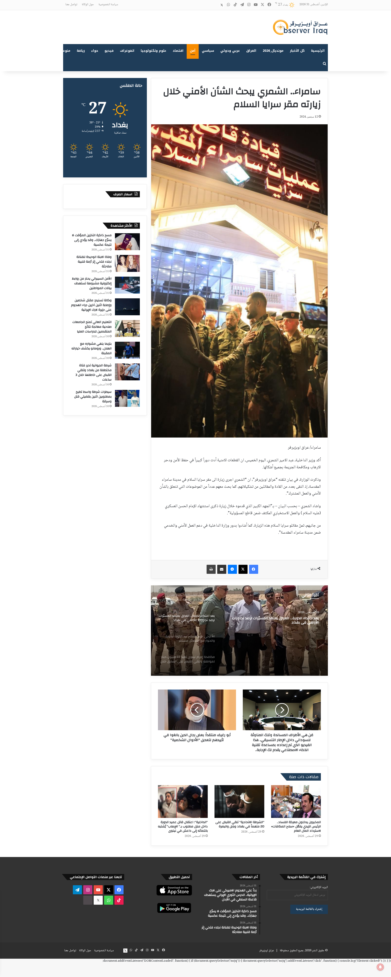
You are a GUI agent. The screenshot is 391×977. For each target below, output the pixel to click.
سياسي (208, 51)
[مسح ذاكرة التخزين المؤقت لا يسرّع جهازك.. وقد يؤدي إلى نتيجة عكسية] (127, 241)
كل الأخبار (297, 51)
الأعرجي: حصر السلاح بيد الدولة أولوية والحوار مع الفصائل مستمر (275, 620)
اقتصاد (178, 51)
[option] (239, 630)
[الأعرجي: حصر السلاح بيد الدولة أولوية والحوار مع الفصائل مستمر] (239, 630)
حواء (94, 51)
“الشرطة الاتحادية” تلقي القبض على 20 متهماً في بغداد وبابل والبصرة (239, 824)
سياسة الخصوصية (108, 4)
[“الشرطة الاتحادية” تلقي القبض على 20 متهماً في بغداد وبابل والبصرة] (239, 801)
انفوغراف (127, 51)
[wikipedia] (215, 4)
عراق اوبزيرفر (266, 950)
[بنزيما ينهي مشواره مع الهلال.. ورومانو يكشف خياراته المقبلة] (127, 350)
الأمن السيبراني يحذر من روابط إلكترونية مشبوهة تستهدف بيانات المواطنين (92, 283)
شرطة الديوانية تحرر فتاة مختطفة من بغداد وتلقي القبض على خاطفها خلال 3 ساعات (94, 373)
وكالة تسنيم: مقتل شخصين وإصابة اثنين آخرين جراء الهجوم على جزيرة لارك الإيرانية (91, 305)
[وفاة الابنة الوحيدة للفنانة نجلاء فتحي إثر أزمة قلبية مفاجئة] (127, 263)
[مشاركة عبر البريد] (221, 569)
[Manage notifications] (380, 967)
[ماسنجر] (232, 569)
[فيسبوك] (253, 569)
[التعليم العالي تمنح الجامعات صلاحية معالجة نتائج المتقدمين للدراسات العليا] (127, 328)
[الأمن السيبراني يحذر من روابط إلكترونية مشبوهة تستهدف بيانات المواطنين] (127, 285)
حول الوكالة (88, 4)
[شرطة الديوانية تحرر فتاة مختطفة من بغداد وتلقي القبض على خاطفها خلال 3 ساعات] (127, 371)
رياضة (81, 51)
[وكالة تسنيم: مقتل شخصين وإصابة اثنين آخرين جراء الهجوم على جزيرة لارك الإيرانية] (127, 306)
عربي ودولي (230, 51)
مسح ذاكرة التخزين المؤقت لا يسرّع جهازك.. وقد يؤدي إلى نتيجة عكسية (92, 240)
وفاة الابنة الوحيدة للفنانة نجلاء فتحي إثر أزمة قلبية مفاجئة (94, 261)
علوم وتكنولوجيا (153, 51)
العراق (251, 51)
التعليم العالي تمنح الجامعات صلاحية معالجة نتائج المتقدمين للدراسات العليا (92, 326)
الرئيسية (318, 51)
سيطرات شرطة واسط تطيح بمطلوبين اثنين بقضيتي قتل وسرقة (93, 396)
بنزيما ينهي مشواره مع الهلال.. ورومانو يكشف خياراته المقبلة (92, 348)
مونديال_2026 (273, 51)
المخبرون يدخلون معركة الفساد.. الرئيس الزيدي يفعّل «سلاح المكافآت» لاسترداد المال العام (296, 826)
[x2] (221, 4)
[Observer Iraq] (300, 27)
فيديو (109, 51)
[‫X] (243, 569)
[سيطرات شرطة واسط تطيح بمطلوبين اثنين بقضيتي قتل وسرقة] (127, 398)
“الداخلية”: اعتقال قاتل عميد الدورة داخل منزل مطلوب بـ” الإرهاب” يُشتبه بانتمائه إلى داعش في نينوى (183, 826)
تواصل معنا (71, 4)
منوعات (64, 51)
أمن (193, 51)
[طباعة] (211, 569)
